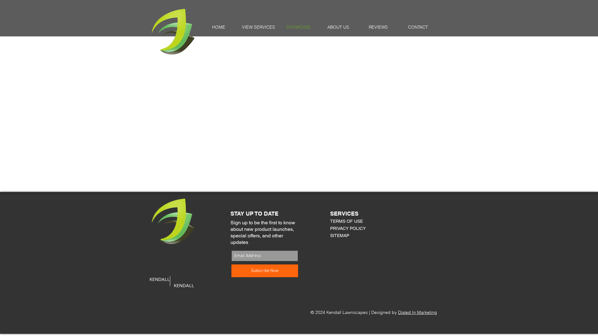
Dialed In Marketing (417, 312)
